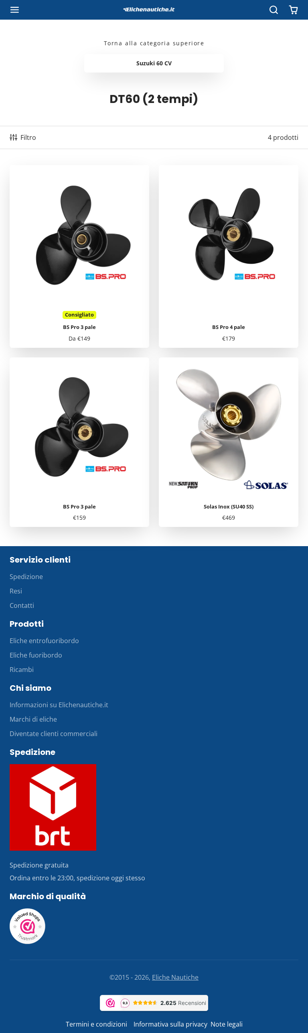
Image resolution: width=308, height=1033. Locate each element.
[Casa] (154, 10)
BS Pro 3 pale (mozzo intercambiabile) (79, 442)
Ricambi (22, 669)
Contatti (22, 605)
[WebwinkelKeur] (28, 942)
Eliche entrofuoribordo (44, 640)
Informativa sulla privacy (170, 1024)
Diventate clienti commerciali (53, 733)
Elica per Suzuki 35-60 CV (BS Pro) (79, 256)
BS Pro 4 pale (228, 256)
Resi (16, 591)
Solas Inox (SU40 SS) (228, 442)
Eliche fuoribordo (36, 655)
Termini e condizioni (97, 1024)
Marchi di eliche (33, 719)
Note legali (227, 1024)
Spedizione (26, 576)
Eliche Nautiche (175, 977)
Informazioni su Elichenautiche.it (59, 704)
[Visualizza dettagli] (53, 807)
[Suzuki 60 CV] (154, 63)
